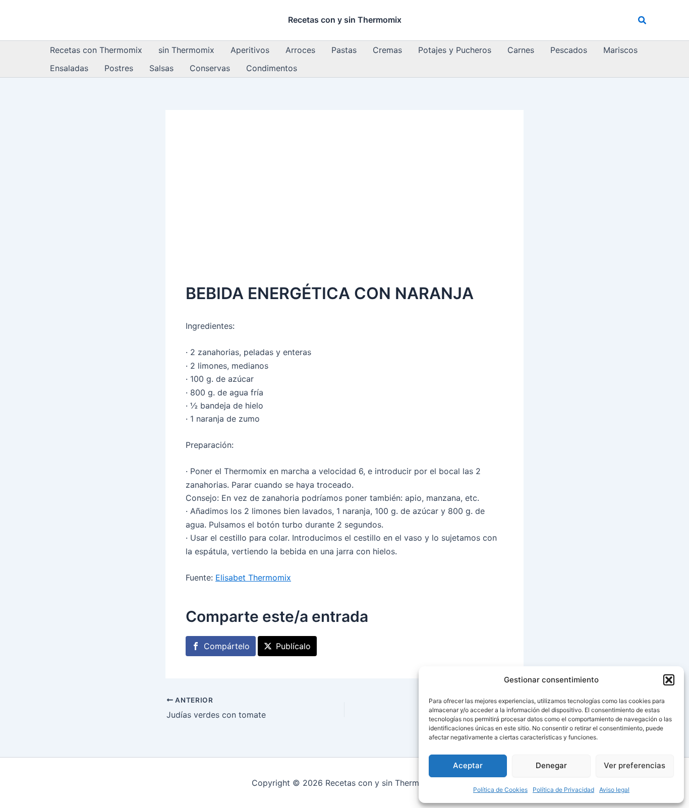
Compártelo (227, 646)
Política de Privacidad (563, 789)
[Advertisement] (344, 205)
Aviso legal (614, 789)
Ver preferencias (634, 765)
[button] (669, 680)
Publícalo (293, 646)
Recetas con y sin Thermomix (344, 20)
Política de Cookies (500, 789)
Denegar (551, 765)
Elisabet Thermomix (253, 577)
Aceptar (468, 765)
